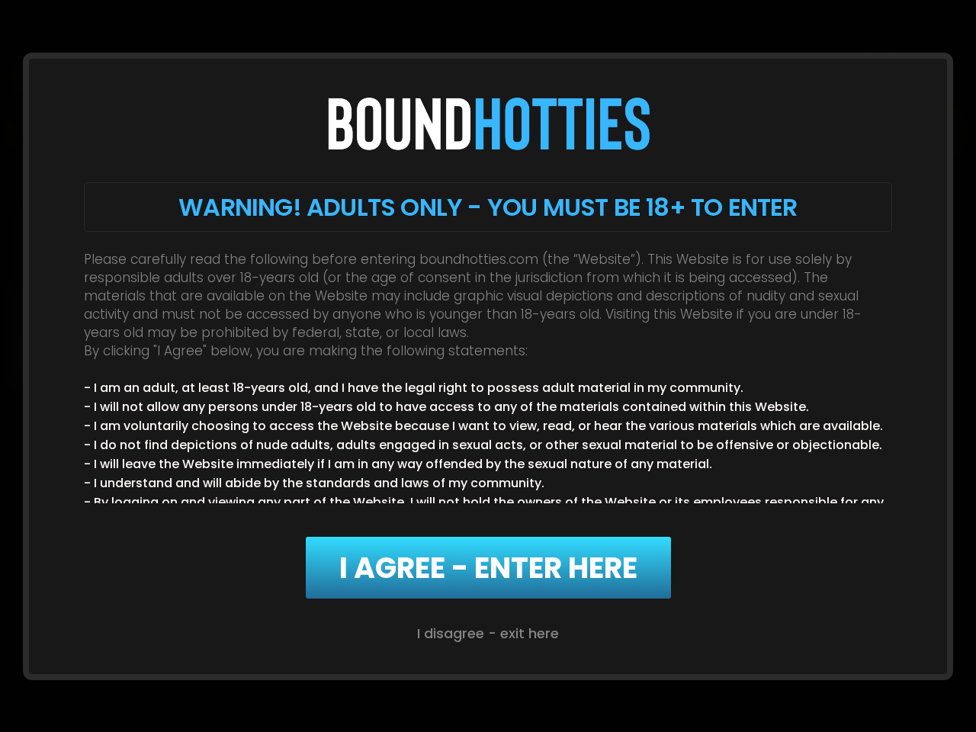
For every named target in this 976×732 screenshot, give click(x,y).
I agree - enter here (488, 567)
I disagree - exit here (488, 633)
